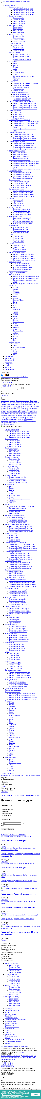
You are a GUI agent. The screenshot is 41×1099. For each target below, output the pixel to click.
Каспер (15, 325)
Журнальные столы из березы (23, 222)
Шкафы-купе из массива (17, 151)
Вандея (15, 287)
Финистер (16, 293)
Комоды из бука (18, 38)
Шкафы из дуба (18, 27)
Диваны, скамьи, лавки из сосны (24, 260)
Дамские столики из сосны (22, 214)
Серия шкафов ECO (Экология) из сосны (23, 550)
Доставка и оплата (11, 358)
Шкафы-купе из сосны (20, 158)
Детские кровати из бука (21, 56)
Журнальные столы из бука (22, 220)
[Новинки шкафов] (7, 424)
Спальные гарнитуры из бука (23, 10)
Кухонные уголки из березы (22, 267)
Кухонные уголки (15, 262)
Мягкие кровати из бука (21, 96)
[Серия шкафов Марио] (9, 423)
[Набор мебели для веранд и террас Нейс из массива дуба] (20, 927)
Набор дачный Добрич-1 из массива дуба (19, 881)
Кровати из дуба (18, 18)
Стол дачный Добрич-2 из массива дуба (18, 907)
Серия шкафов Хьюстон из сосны (24, 140)
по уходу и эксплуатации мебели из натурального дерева (20, 774)
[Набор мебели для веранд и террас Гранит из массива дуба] (20, 849)
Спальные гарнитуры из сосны (23, 14)
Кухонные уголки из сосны (22, 269)
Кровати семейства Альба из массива (21, 101)
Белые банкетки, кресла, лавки (23, 76)
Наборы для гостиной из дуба (23, 191)
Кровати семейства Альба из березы (25, 107)
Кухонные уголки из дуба (21, 263)
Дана (14, 305)
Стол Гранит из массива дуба (13, 840)
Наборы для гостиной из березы (24, 194)
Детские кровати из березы (22, 58)
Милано (15, 333)
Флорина (16, 291)
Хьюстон (16, 294)
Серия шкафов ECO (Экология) (19, 120)
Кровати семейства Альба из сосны (25, 109)
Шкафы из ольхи (14, 1005)
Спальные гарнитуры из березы (23, 12)
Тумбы (15, 69)
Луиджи (15, 336)
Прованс (16, 334)
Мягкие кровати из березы (22, 98)
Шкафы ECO (9, 1016)
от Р (11, 823)
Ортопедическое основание (18, 271)
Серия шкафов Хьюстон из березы (24, 138)
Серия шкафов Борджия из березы (24, 147)
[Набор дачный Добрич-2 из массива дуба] (20, 889)
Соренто (16, 320)
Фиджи (15, 314)
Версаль (15, 329)
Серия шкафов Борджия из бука (23, 145)
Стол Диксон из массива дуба (13, 867)
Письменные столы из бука (22, 174)
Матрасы (12, 81)
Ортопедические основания (14, 1039)
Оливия (15, 313)
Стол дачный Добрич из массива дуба (17, 919)
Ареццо (15, 289)
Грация (15, 318)
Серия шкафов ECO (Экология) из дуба (26, 121)
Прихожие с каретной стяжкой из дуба (26, 162)
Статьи (12, 1059)
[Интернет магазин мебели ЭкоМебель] (16, 2)
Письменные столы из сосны (22, 178)
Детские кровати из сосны (22, 60)
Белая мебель (13, 61)
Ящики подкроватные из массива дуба (26, 276)
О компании (9, 356)
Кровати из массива (15, 16)
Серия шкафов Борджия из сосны (24, 149)
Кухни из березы (18, 116)
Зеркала (15, 80)
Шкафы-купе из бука (20, 154)
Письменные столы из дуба (22, 172)
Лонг (14, 340)
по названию (11, 835)
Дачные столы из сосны (21, 232)
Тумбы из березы (18, 49)
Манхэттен (16, 309)
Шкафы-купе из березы (21, 156)
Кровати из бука (18, 20)
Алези (15, 307)
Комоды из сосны (19, 41)
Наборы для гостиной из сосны (23, 196)
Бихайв (21, 1052)
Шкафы (15, 65)
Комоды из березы (19, 40)
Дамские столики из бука (21, 211)
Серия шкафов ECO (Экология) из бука (26, 123)
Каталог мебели (10, 5)
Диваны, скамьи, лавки (17, 253)
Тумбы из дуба (18, 45)
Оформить (4, 395)
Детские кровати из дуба (21, 54)
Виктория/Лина (18, 331)
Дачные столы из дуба (20, 227)
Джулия (15, 298)
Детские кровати (14, 52)
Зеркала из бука (18, 202)
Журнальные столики (12, 1027)
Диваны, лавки (10, 1034)
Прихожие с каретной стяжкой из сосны (26, 169)
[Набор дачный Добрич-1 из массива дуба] (20, 876)
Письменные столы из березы (23, 176)
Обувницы (16, 78)
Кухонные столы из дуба (21, 182)
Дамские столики (15, 207)
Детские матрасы (18, 89)
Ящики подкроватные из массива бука (26, 278)
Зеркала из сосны (18, 205)
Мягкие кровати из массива (18, 92)
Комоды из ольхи (14, 994)
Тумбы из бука (18, 47)
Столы (15, 349)
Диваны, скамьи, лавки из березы (24, 258)
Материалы (9, 364)
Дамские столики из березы (22, 212)
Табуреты (12, 243)
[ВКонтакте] (2, 375)
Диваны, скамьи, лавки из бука (23, 256)
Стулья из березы (18, 240)
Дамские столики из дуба (21, 209)
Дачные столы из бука (20, 229)
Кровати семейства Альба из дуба (24, 103)
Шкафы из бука (18, 29)
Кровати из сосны (19, 23)
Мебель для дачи (14, 342)
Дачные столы (13, 225)
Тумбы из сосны (18, 50)
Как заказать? (9, 360)
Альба (15, 296)
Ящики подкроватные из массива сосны (26, 283)
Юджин (15, 303)
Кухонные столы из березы (22, 185)
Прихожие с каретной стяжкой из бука (26, 163)
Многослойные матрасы (21, 87)
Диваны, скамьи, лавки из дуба (23, 254)
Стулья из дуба (18, 236)
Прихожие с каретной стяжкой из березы (23, 584)
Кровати (16, 63)
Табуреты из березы (19, 249)
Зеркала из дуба (18, 200)
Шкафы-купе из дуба (20, 152)
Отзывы (7, 365)
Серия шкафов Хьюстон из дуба (24, 134)
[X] (7, 375)
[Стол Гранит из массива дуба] (20, 836)
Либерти (16, 327)
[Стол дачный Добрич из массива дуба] (20, 915)
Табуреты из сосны (19, 251)
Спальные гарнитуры (16, 7)
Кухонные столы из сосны (22, 187)
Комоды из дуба (18, 36)
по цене (3, 835)
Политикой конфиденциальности (11, 1095)
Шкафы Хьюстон (11, 1014)
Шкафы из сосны (18, 32)
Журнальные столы (15, 216)
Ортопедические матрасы (21, 85)
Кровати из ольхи (15, 972)
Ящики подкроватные (16, 274)
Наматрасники (18, 91)
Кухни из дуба (17, 112)
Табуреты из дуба (19, 245)
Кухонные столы (18, 72)
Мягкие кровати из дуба (21, 94)
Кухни (15, 70)
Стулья (15, 74)
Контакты (8, 367)
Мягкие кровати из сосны (21, 100)
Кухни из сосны (18, 118)
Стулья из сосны (18, 242)
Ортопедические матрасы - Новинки (25, 83)
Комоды (15, 67)
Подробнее (4, 786)
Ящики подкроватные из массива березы (23, 697)
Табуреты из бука (18, 247)
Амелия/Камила (18, 322)
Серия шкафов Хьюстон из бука (23, 136)
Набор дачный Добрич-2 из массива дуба (19, 894)
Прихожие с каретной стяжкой (19, 160)
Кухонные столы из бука (21, 183)
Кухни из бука (17, 114)
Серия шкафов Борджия (17, 141)
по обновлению (21, 835)
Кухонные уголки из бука (21, 265)
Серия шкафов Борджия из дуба (23, 143)
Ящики (7, 1043)
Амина (15, 316)
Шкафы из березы (19, 30)
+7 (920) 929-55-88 (7, 386)
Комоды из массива (15, 34)
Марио (15, 338)
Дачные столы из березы (21, 231)
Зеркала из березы (19, 203)
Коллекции (12, 285)
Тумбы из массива (15, 43)
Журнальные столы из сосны (22, 223)
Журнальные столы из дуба (22, 218)
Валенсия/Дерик (18, 300)
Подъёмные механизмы (17, 273)
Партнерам (8, 362)
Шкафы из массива (15, 25)
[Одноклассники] (5, 375)
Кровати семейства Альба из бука (24, 105)
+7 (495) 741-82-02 (7, 382)
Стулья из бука (18, 238)
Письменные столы (15, 171)
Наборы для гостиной (16, 189)
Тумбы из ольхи (14, 983)
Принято (35, 1094)
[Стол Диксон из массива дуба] (20, 863)
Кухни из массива (15, 111)
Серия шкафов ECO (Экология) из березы (23, 548)
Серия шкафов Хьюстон (17, 132)
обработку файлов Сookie (20, 1092)
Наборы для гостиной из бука (23, 192)
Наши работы (9, 369)
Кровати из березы (19, 21)
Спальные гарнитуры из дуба (23, 9)
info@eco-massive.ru (7, 1067)
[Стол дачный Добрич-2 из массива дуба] (20, 902)
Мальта (15, 311)
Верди (15, 302)
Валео (15, 324)
